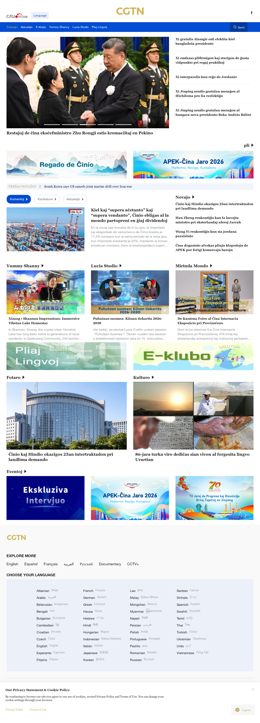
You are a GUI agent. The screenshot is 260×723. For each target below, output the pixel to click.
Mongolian (143, 604)
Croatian (49, 632)
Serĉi (241, 27)
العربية (69, 564)
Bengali (45, 611)
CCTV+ (133, 564)
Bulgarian (51, 618)
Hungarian (96, 632)
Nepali (139, 618)
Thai (183, 625)
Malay (144, 598)
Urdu (184, 646)
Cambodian (48, 625)
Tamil (185, 618)
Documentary (110, 564)
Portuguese (145, 639)
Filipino (47, 660)
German (94, 598)
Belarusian (52, 604)
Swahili (188, 611)
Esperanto (51, 653)
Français (51, 564)
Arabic (46, 598)
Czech (46, 639)
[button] (52, 124)
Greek (94, 604)
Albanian (47, 591)
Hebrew (93, 618)
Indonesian (102, 639)
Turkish (187, 632)
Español (31, 564)
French (94, 591)
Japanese (95, 653)
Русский (86, 564)
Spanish (188, 604)
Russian (142, 660)
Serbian (188, 591)
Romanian (143, 653)
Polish (139, 632)
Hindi (90, 625)
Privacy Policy (14, 709)
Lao (136, 591)
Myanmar (146, 611)
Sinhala (187, 598)
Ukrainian (191, 639)
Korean (93, 660)
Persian (141, 625)
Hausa (92, 611)
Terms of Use (38, 709)
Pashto (139, 646)
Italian (93, 646)
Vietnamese (192, 653)
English (12, 564)
